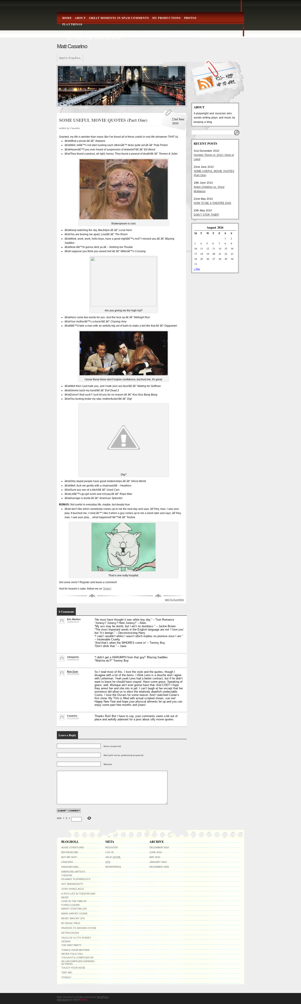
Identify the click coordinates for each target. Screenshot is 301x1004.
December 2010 (159, 847)
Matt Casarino (72, 46)
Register (111, 847)
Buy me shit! (69, 857)
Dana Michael (70, 866)
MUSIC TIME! (125, 32)
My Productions (166, 18)
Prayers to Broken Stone (78, 928)
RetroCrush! (70, 933)
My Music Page (70, 923)
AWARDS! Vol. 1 (99, 32)
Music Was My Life (73, 918)
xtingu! (66, 977)
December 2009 (159, 866)
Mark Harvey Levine (74, 913)
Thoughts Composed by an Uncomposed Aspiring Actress (78, 960)
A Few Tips (75, 32)
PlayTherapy (150, 32)
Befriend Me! (69, 852)
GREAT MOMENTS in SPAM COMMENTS (119, 18)
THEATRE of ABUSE (180, 32)
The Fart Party (71, 945)
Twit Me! (66, 972)
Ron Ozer (72, 671)
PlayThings (72, 24)
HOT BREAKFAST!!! (72, 884)
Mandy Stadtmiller (74, 908)
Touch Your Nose (73, 967)
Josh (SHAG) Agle (72, 889)
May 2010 (154, 857)
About (80, 18)
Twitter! (107, 588)
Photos (190, 18)
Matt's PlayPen (70, 58)
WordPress (113, 866)
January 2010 (158, 862)
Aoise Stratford (72, 847)
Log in (109, 852)
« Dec (197, 268)
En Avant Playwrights (75, 879)
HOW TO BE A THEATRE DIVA (212, 203)
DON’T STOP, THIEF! (206, 214)
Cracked (67, 862)
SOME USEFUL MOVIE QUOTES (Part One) (103, 120)
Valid (113, 857)
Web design (63, 999)
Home (67, 18)
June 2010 (155, 852)
